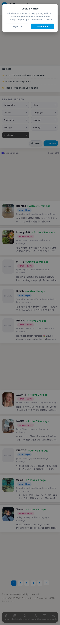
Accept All (42, 26)
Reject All (17, 26)
